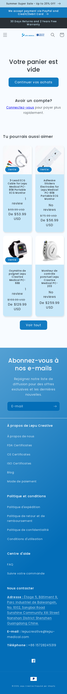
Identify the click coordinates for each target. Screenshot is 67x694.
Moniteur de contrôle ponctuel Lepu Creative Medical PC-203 (49, 278)
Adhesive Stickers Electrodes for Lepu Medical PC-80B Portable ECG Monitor (49, 190)
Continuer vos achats (33, 82)
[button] (5, 34)
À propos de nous (20, 436)
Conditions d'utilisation (25, 539)
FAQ (10, 564)
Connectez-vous (20, 107)
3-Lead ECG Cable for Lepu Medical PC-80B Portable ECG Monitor (17, 186)
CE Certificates (18, 454)
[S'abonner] (55, 406)
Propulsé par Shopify (44, 686)
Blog (10, 472)
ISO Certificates (19, 463)
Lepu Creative (27, 686)
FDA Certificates (19, 445)
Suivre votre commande (26, 573)
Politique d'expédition (23, 507)
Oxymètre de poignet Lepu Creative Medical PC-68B (17, 277)
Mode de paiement (22, 481)
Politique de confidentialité (28, 530)
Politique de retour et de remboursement (26, 518)
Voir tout (33, 325)
